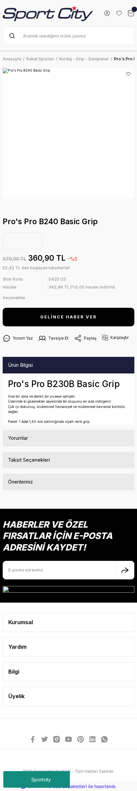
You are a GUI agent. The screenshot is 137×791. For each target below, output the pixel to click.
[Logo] (48, 13)
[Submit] (125, 570)
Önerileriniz (20, 482)
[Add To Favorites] (128, 74)
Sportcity (41, 779)
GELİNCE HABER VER (68, 316)
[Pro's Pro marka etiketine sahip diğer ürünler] (23, 240)
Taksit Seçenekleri (29, 460)
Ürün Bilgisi (20, 365)
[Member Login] (107, 13)
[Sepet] (131, 13)
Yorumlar (18, 438)
